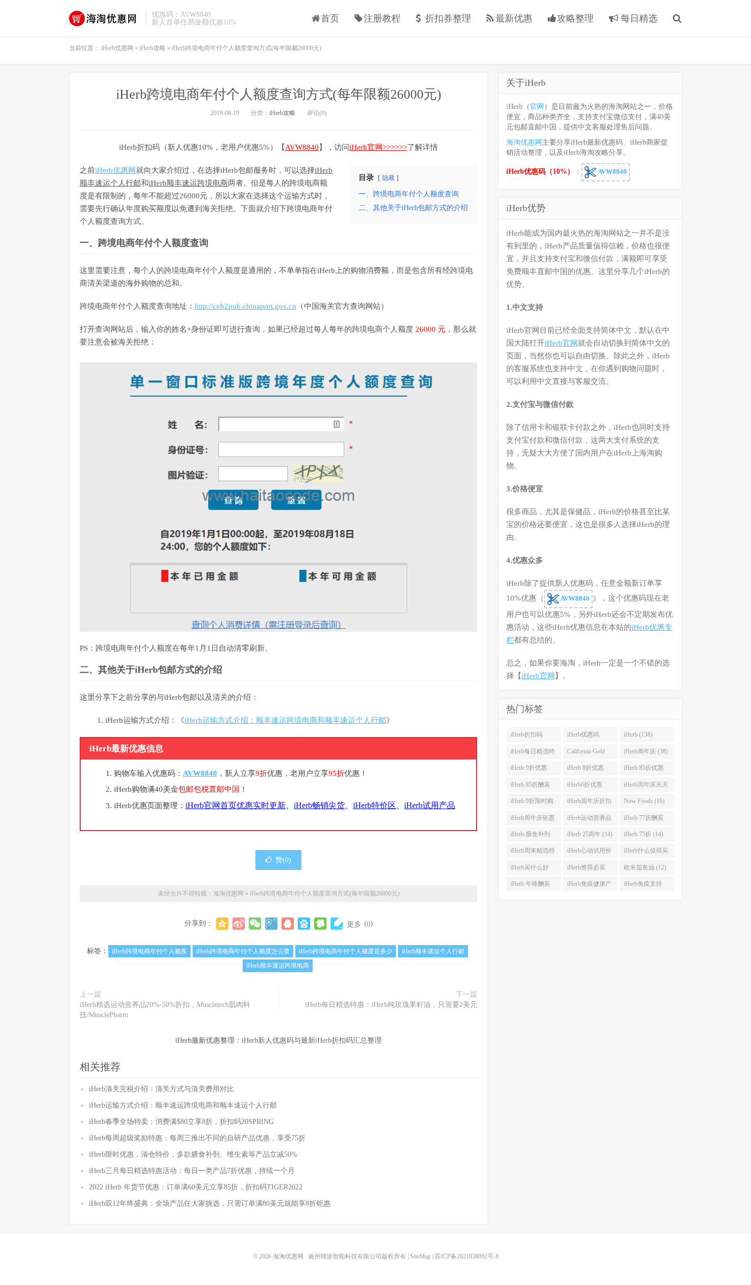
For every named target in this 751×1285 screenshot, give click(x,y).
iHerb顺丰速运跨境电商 (188, 183)
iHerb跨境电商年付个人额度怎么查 (243, 951)
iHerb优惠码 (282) (583, 736)
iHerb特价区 (374, 805)
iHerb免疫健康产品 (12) (589, 885)
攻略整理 (575, 18)
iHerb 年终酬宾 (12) (530, 885)
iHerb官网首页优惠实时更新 (235, 805)
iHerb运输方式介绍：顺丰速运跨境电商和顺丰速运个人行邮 (285, 720)
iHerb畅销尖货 (319, 805)
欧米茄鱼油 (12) (645, 867)
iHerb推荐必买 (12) (586, 869)
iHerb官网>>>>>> (378, 147)
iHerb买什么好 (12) (529, 869)
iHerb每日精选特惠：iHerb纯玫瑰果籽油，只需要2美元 (391, 1004)
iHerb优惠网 (115, 170)
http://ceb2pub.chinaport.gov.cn (245, 306)
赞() (283, 860)
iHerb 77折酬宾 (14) (644, 819)
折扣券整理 (448, 18)
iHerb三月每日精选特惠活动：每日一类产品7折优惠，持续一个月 (192, 1171)
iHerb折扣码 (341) (526, 736)
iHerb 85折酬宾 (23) (530, 786)
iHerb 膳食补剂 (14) (530, 836)
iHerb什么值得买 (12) (646, 852)
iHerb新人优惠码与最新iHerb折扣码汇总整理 (312, 1040)
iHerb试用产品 (429, 805)
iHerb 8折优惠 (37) (585, 769)
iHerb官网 (561, 343)
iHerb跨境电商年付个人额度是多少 (345, 951)
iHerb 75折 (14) (643, 834)
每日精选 (638, 18)
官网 (537, 106)
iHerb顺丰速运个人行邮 (433, 951)
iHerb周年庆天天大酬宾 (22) (646, 786)
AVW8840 (302, 147)
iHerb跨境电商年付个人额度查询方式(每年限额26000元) (278, 94)
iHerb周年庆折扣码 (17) (589, 803)
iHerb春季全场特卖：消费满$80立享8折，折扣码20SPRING (181, 1122)
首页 (330, 18)
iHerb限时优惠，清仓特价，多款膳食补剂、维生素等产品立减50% (193, 1154)
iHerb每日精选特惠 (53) (532, 753)
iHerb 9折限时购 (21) (531, 803)
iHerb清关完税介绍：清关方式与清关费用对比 (161, 1089)
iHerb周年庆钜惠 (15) (532, 819)
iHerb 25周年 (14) (590, 834)
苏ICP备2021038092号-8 (467, 1256)
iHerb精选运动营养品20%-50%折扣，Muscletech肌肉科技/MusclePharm (165, 1010)
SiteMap (420, 1256)
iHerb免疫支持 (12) (643, 885)
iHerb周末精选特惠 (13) (532, 852)
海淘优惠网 (104, 18)
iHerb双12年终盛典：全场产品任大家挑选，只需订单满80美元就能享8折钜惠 (210, 1203)
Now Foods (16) (644, 801)
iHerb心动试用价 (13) (589, 852)
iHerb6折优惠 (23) (584, 786)
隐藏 (388, 177)
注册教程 (382, 18)
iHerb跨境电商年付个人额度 (149, 951)
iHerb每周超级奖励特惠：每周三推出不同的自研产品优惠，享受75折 (197, 1138)
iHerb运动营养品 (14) (589, 819)
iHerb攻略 (282, 113)
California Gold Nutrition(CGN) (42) (586, 753)
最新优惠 (514, 18)
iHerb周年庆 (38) (646, 751)
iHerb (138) (638, 734)
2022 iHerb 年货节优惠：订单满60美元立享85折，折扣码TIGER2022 (195, 1187)
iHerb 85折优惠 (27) (644, 769)
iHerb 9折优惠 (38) (528, 769)
